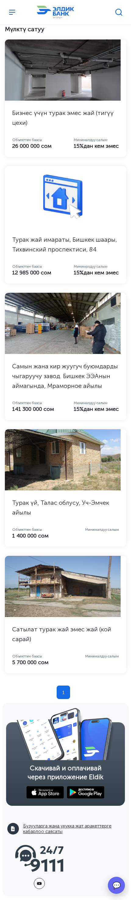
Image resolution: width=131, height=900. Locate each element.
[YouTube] (39, 883)
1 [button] (63, 692)
